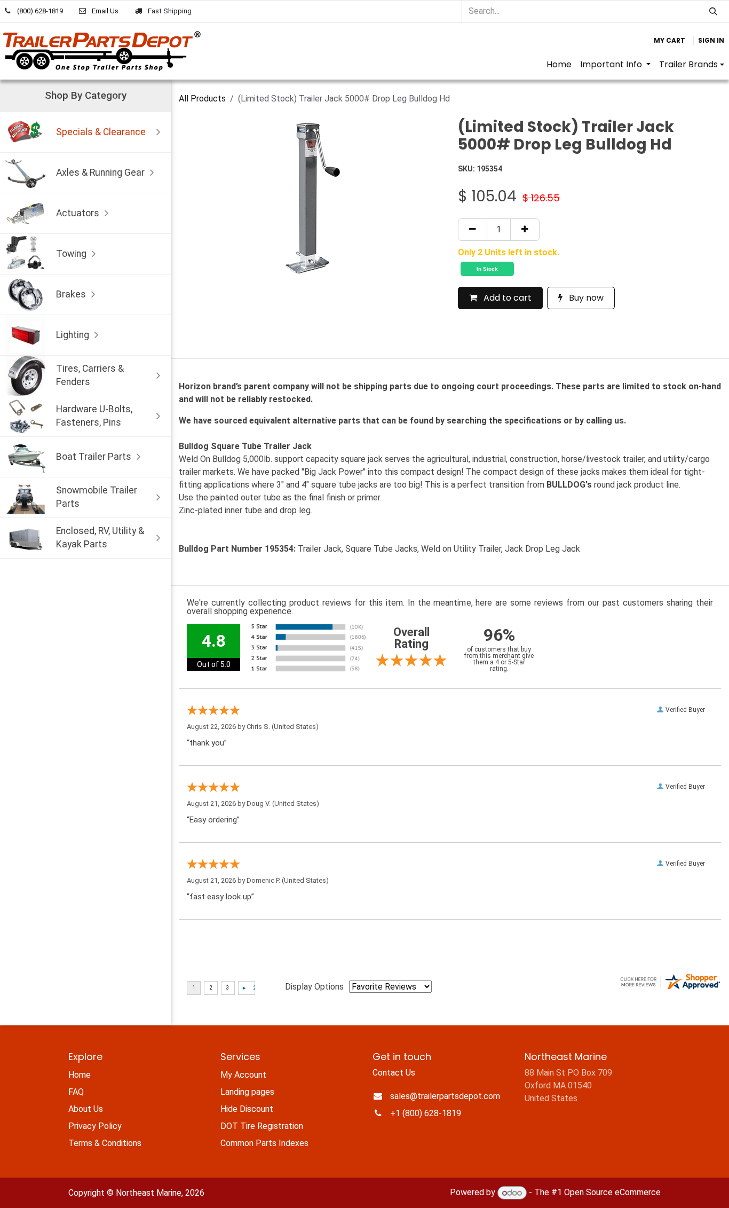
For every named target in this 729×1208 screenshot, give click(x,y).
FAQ (76, 1092)
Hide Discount (246, 1109)
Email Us (105, 11)
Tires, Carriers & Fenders (90, 375)
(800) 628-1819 (40, 11)
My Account (243, 1075)
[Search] (713, 11)
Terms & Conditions (104, 1143)
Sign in (711, 40)
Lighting (72, 335)
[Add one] (525, 229)
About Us (85, 1109)
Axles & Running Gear (100, 172)
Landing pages (247, 1092)
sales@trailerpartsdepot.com (445, 1096)
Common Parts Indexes (264, 1143)
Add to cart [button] (506, 298)
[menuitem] (559, 64)
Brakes (71, 294)
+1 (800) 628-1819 (425, 1113)
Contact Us (394, 1073)
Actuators (77, 213)
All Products (202, 98)
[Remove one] (472, 229)
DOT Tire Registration (261, 1126)
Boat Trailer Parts (93, 456)
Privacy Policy (95, 1126)
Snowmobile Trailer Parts (96, 497)
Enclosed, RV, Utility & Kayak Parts (100, 537)
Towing (71, 253)
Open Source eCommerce (612, 1193)
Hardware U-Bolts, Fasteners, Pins (94, 416)
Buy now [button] (585, 298)
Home (79, 1075)
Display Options (314, 987)
